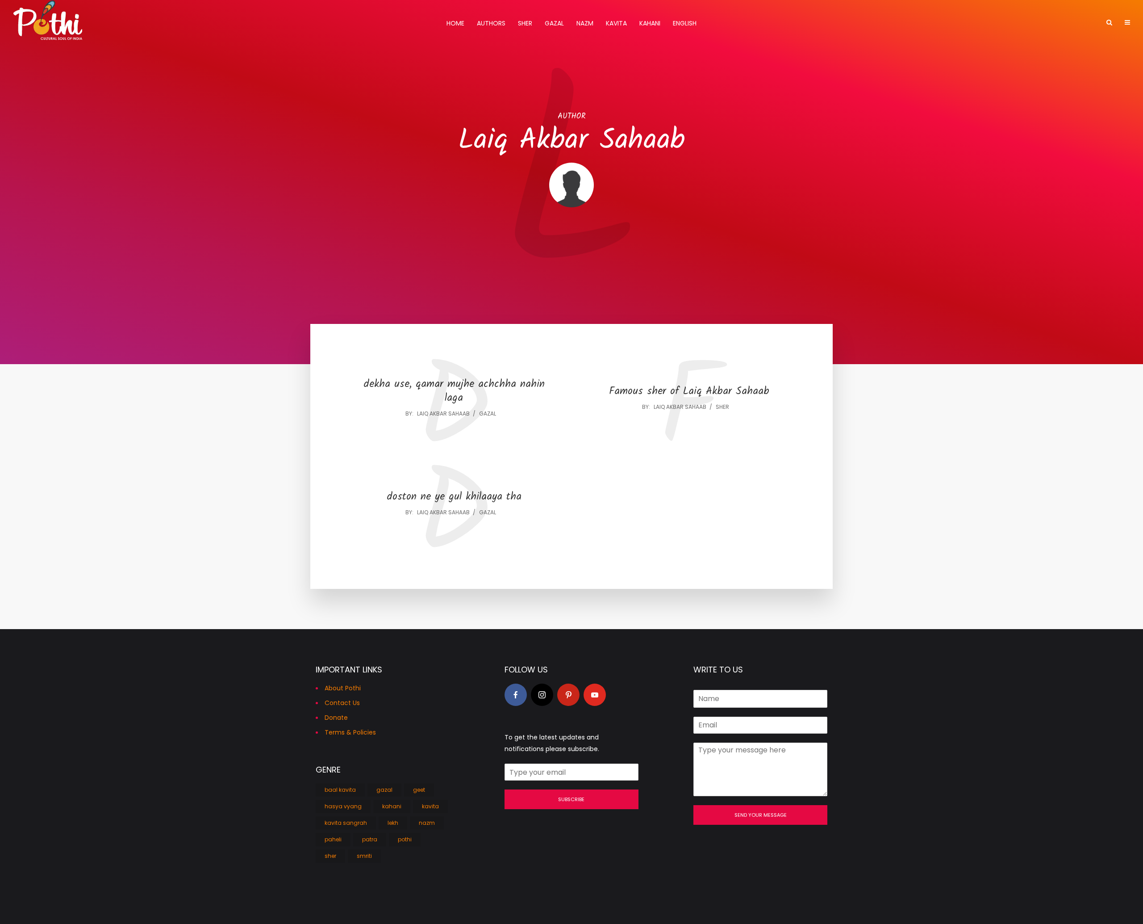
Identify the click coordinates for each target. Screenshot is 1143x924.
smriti (364, 856)
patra (369, 839)
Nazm (584, 23)
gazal (487, 413)
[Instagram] (542, 695)
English (685, 23)
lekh (393, 823)
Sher (525, 23)
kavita (430, 806)
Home (455, 23)
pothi (405, 839)
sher (722, 407)
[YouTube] (595, 695)
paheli (333, 839)
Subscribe (571, 799)
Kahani (649, 23)
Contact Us (342, 702)
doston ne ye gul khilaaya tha (454, 497)
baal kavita (340, 790)
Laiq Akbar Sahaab (443, 413)
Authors (491, 23)
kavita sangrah (346, 823)
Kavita (616, 23)
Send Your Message (760, 815)
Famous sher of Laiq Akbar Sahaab (689, 392)
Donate (336, 717)
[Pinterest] (568, 695)
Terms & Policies (350, 732)
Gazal (554, 23)
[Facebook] (516, 695)
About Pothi (343, 688)
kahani (391, 806)
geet (419, 790)
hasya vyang (343, 806)
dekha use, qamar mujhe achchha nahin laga (454, 391)
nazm (427, 823)
